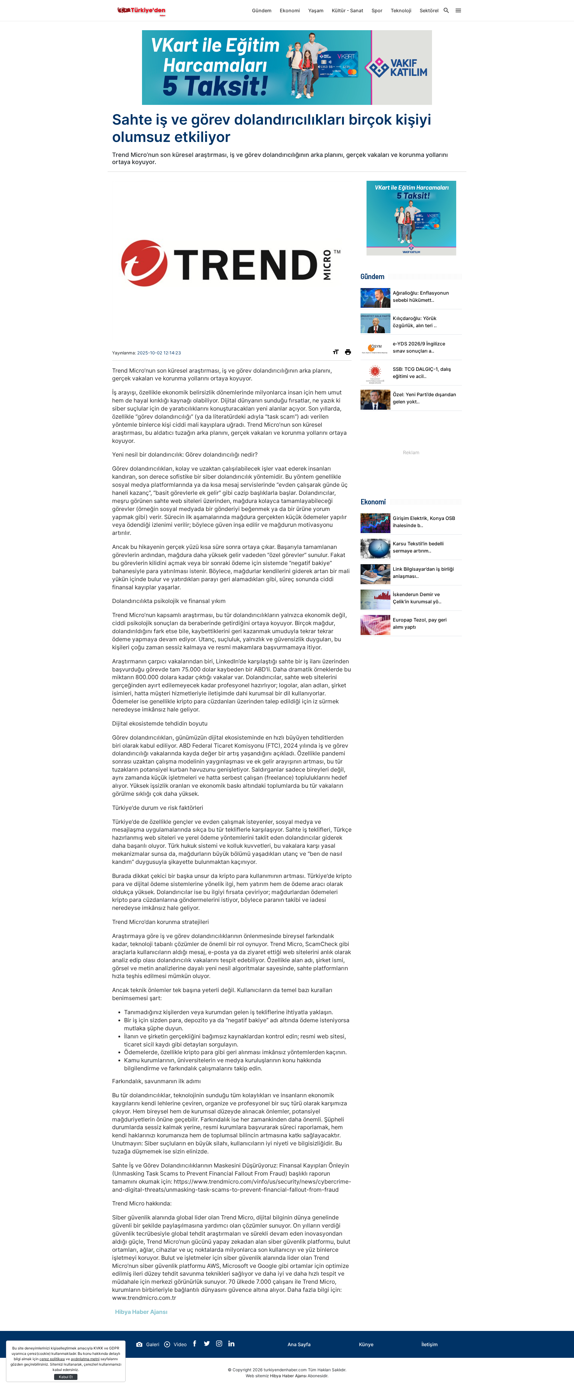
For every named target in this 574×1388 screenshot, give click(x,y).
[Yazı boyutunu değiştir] (335, 353)
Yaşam (315, 10)
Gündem (261, 10)
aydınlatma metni (85, 1359)
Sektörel (429, 10)
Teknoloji (401, 10)
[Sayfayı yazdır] (348, 353)
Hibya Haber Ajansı (288, 1375)
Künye (366, 1344)
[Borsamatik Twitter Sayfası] (207, 1345)
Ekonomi (290, 10)
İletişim (430, 1344)
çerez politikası (52, 1359)
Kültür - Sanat (347, 10)
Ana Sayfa (299, 1344)
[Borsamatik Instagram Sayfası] (220, 1345)
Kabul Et (66, 1377)
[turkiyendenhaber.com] (142, 10)
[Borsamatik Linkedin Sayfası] (231, 1345)
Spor (377, 10)
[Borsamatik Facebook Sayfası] (195, 1345)
